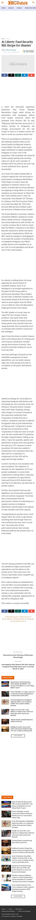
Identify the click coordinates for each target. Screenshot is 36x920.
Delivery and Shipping (24, 911)
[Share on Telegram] (25, 75)
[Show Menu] (2, 3)
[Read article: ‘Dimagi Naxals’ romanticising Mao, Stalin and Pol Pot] (5, 721)
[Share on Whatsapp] (18, 75)
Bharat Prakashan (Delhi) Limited (11, 914)
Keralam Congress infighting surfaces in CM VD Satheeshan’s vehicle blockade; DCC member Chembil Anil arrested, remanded (23, 878)
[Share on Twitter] (11, 75)
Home (3, 8)
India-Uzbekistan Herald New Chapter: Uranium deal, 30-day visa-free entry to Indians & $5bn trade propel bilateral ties (23, 859)
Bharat (11, 8)
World (19, 8)
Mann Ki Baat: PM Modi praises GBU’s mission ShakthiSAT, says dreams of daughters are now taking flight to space (22, 685)
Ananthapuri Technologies (16, 916)
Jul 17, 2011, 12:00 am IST (11, 52)
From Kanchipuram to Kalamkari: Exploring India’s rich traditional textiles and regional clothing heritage (21, 703)
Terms (10, 909)
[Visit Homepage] (18, 3)
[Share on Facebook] (4, 75)
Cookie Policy (18, 909)
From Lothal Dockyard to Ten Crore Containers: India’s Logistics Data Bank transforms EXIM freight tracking (23, 888)
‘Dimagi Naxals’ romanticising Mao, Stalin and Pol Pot (22, 721)
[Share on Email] (31, 75)
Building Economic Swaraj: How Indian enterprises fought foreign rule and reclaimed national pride (21, 729)
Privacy (3, 909)
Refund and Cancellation (8, 911)
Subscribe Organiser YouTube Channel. (18, 617)
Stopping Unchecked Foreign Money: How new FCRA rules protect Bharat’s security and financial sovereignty (21, 869)
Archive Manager (10, 50)
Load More (18, 736)
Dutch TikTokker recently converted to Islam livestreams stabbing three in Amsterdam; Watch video (23, 694)
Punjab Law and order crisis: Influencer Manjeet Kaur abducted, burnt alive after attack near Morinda (22, 713)
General (8, 39)
